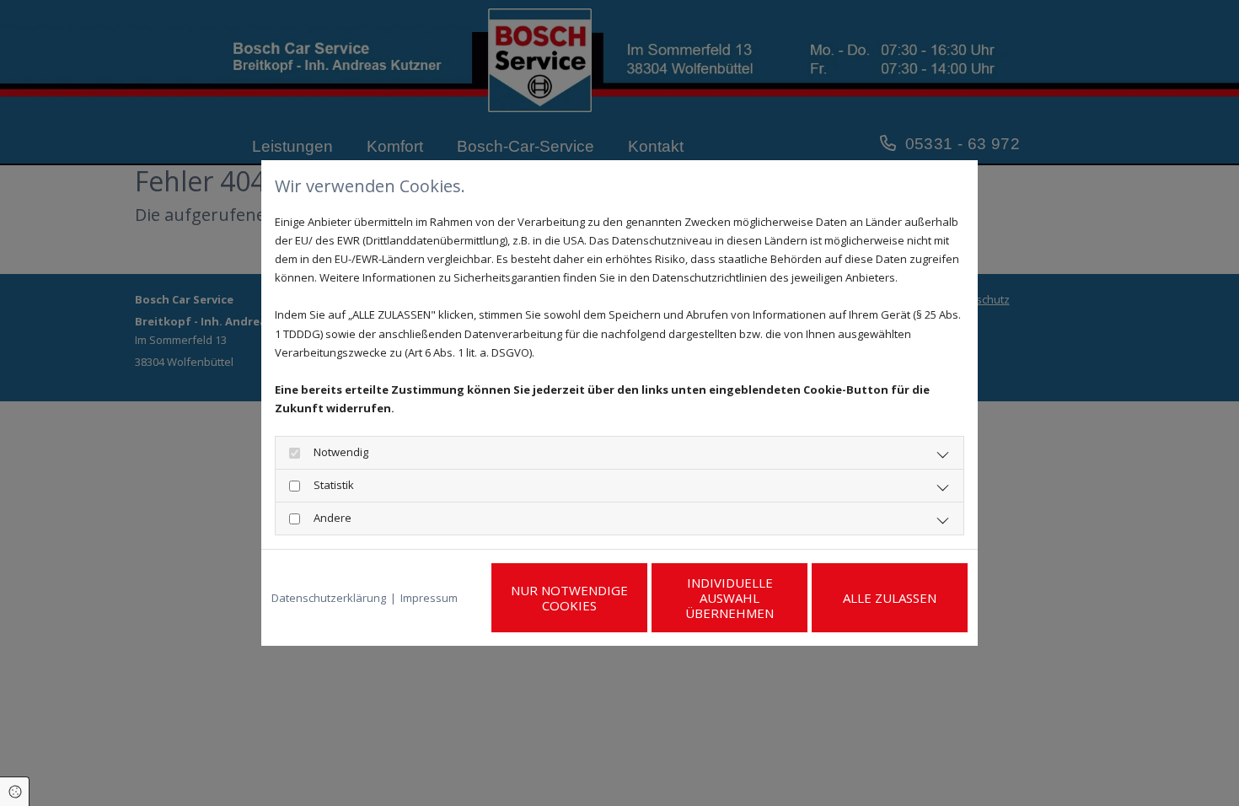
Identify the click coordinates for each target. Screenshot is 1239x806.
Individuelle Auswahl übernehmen (729, 597)
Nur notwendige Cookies (569, 598)
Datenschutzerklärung (328, 597)
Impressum (429, 597)
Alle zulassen (889, 597)
